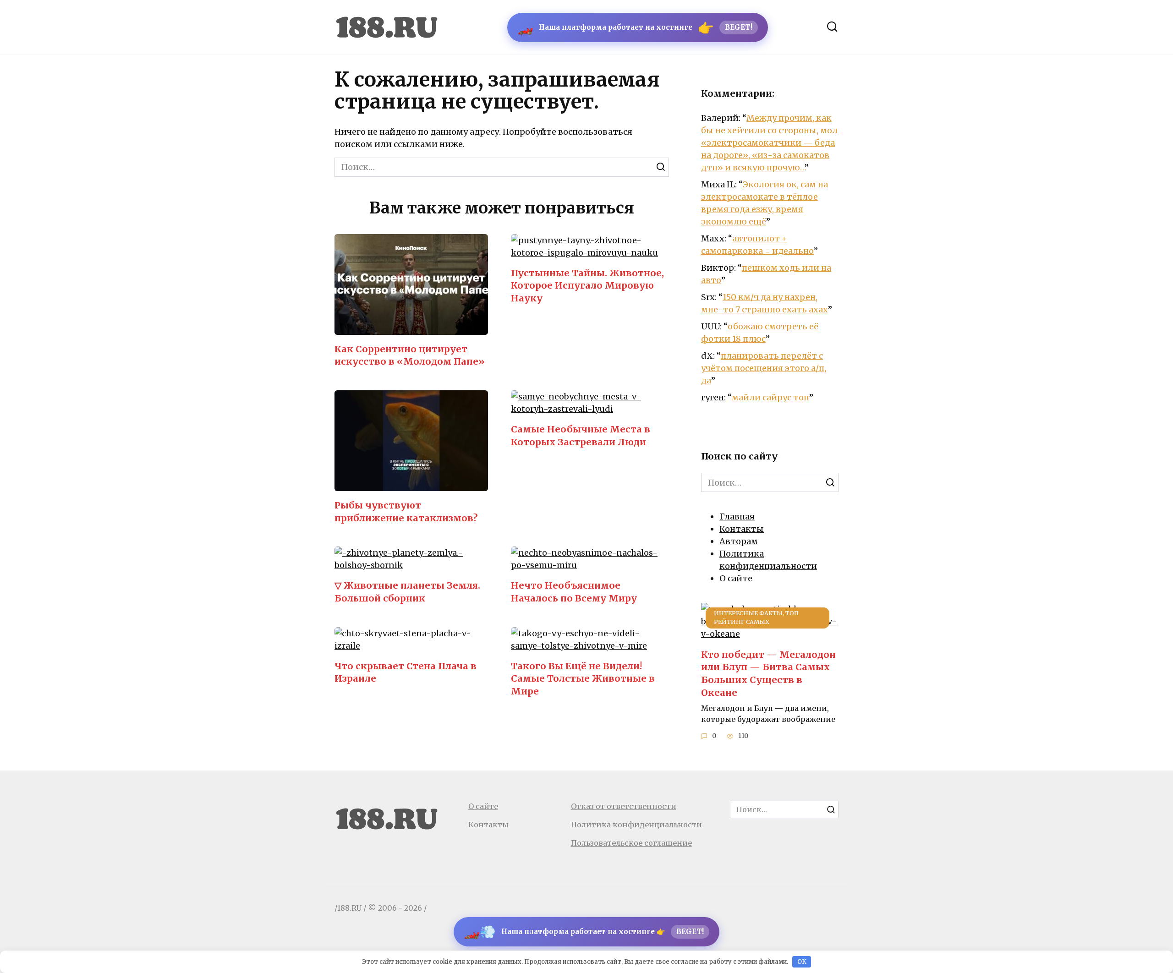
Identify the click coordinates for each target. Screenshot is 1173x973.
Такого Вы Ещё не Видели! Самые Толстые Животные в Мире (583, 679)
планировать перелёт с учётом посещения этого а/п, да (763, 368)
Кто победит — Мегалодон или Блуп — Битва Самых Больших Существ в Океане (768, 673)
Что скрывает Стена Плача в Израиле (405, 672)
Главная (737, 516)
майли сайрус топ (770, 397)
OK (801, 962)
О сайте (735, 578)
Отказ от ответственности (623, 806)
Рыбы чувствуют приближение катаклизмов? (406, 512)
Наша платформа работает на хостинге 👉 (584, 932)
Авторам (738, 541)
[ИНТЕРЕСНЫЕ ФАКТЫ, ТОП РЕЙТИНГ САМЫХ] (770, 634)
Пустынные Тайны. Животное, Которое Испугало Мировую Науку (587, 286)
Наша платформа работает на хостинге (634, 27)
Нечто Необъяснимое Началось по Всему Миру (574, 592)
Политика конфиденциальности (636, 824)
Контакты (741, 529)
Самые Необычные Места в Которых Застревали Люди (580, 436)
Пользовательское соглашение (631, 842)
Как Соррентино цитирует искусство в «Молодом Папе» (409, 355)
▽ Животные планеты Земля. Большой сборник (407, 592)
